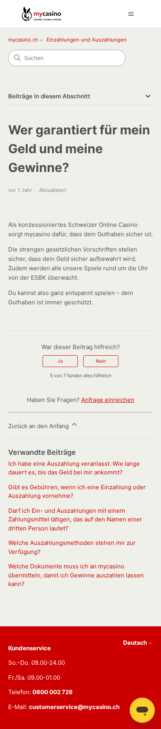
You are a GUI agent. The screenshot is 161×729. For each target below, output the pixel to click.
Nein (101, 361)
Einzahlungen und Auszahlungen (87, 39)
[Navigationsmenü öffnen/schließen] (131, 14)
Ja (60, 361)
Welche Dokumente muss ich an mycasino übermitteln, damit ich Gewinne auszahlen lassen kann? (76, 575)
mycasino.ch (23, 39)
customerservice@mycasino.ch (74, 707)
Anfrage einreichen (107, 399)
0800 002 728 (52, 692)
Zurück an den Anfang (39, 426)
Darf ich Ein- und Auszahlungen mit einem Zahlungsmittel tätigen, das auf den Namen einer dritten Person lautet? (75, 519)
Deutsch (135, 642)
